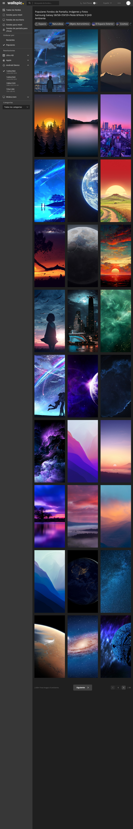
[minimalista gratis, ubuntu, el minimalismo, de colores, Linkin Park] (116, 451)
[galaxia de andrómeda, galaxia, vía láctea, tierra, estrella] (83, 646)
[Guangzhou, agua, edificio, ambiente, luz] (83, 321)
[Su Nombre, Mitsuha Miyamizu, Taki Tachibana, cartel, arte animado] (49, 190)
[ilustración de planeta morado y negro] (83, 386)
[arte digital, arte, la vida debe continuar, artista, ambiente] (49, 256)
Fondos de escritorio (15, 20)
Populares (10, 45)
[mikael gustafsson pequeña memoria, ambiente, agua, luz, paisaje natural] (83, 60)
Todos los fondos (13, 10)
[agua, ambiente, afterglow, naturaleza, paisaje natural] (116, 256)
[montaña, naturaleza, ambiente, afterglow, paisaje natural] (83, 516)
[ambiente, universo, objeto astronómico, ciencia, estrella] (116, 386)
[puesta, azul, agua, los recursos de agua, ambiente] (49, 516)
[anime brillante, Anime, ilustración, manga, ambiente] (49, 321)
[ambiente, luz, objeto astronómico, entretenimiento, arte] (49, 386)
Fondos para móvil (14, 15)
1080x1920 (10, 83)
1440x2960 (10, 71)
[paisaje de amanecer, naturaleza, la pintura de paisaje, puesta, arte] (116, 190)
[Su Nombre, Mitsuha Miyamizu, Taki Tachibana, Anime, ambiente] (49, 60)
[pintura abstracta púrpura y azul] (49, 451)
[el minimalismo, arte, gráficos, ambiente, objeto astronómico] (116, 60)
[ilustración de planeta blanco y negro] (116, 646)
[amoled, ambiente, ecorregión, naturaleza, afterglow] (49, 125)
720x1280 (10, 89)
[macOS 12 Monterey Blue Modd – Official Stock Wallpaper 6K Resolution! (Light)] (49, 581)
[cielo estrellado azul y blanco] (116, 581)
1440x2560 (10, 77)
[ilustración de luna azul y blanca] (49, 646)
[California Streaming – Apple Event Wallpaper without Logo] (83, 125)
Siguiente (81, 687)
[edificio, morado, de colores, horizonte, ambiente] (116, 125)
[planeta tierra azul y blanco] (83, 581)
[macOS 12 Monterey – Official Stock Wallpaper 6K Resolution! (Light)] (83, 451)
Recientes (10, 40)
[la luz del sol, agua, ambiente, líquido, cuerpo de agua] (116, 321)
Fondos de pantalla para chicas (16, 29)
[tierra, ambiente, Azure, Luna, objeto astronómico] (83, 190)
